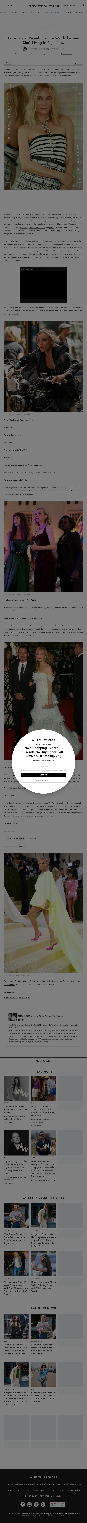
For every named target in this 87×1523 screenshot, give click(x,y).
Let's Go (43, 775)
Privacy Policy (56, 770)
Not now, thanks (43, 780)
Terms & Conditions (47, 770)
